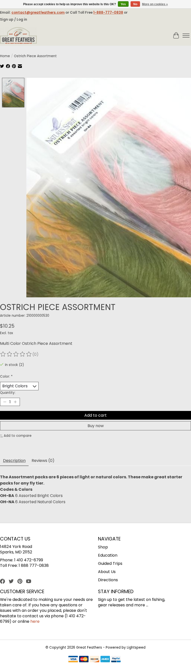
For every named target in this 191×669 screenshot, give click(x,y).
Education (107, 555)
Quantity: (7, 392)
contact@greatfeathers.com (38, 12)
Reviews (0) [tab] (43, 460)
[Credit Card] (94, 660)
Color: (6, 376)
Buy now (96, 426)
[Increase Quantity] (15, 402)
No (135, 4)
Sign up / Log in (13, 19)
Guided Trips (110, 563)
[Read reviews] (16, 354)
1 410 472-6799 (28, 560)
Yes (123, 4)
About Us (107, 572)
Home (5, 56)
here (35, 621)
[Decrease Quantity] (4, 402)
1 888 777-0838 (34, 565)
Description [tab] (14, 460)
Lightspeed (136, 647)
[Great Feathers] (18, 35)
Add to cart (95, 415)
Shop (103, 547)
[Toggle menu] (186, 36)
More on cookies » (155, 4)
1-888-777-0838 (108, 12)
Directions (108, 580)
